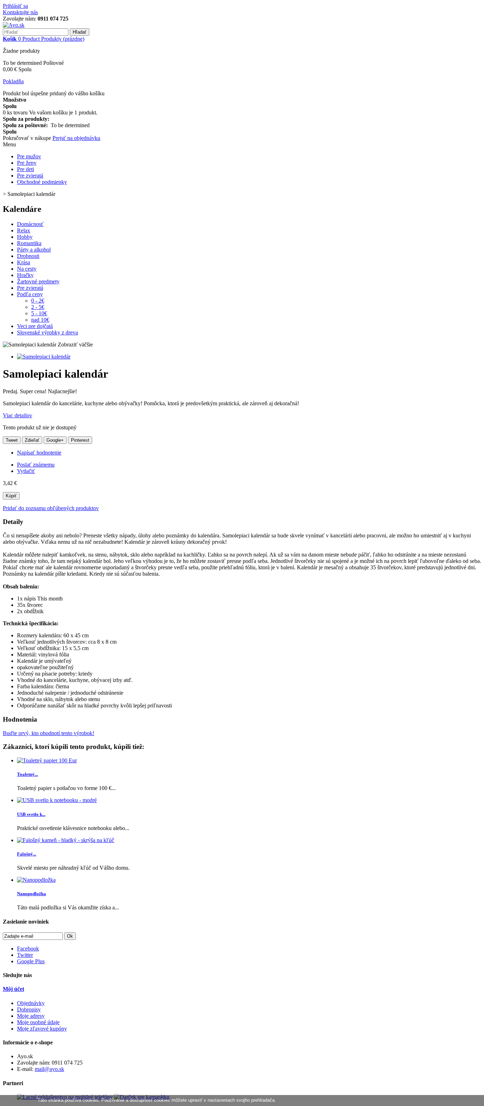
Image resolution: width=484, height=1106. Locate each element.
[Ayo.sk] (13, 25)
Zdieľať (32, 440)
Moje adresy (31, 1016)
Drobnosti (28, 256)
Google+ (55, 440)
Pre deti (25, 169)
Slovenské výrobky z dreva (47, 332)
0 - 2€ (37, 301)
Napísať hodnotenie (39, 453)
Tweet (12, 440)
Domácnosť (30, 224)
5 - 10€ (39, 313)
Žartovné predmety (38, 281)
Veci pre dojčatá (35, 326)
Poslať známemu (36, 465)
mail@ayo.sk (49, 1069)
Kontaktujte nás (20, 12)
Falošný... (26, 854)
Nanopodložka (31, 893)
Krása (23, 262)
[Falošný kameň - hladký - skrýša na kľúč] (65, 840)
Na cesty (26, 269)
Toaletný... (27, 774)
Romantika (29, 243)
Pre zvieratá (30, 176)
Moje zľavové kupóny (42, 1029)
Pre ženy (26, 163)
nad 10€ (40, 320)
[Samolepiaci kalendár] (44, 357)
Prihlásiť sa (15, 6)
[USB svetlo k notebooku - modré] (57, 800)
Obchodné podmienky (42, 182)
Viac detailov (17, 415)
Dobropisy (29, 1009)
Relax (23, 230)
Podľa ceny (30, 294)
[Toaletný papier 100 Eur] (47, 760)
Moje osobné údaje (38, 1022)
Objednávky (31, 1003)
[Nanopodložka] (36, 880)
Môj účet (13, 989)
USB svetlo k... (31, 814)
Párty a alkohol (34, 250)
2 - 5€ (37, 307)
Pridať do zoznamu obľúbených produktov (51, 508)
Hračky (25, 275)
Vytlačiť (26, 471)
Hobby (25, 237)
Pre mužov (29, 156)
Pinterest (80, 440)
